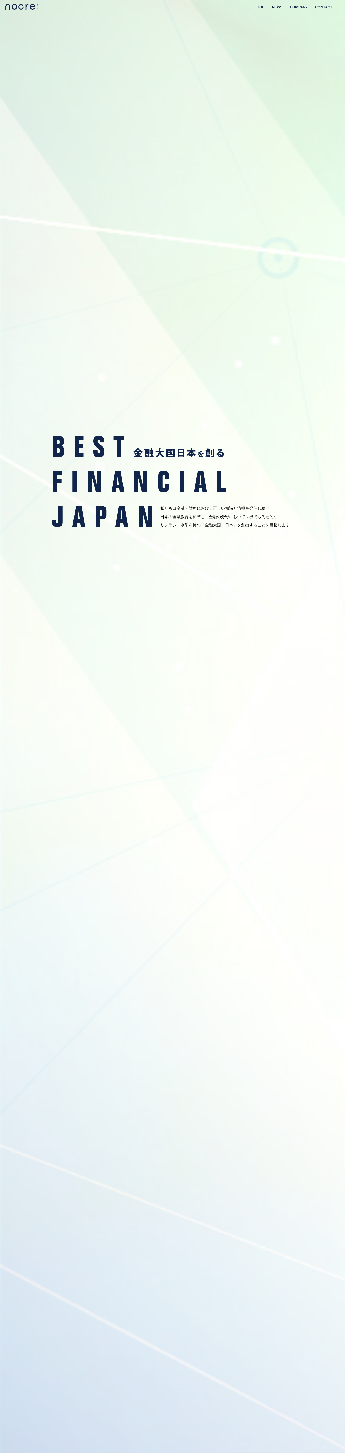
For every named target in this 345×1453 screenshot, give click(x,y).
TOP (260, 7)
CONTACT (323, 7)
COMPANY (299, 7)
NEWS (277, 7)
